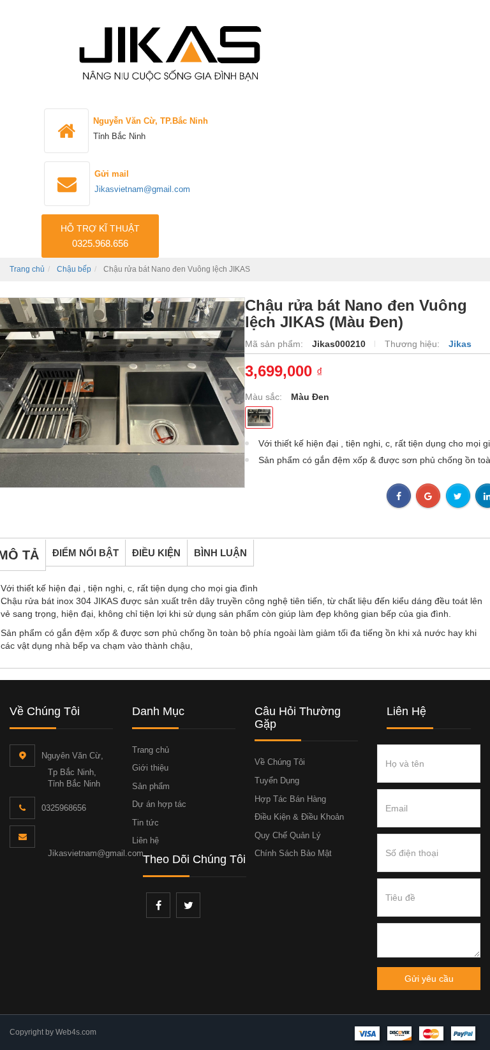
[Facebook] (158, 905)
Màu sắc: (265, 397)
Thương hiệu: (413, 344)
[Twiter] (188, 905)
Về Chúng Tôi (280, 762)
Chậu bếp (74, 269)
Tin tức (145, 822)
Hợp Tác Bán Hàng (290, 799)
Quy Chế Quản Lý (288, 835)
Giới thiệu (150, 768)
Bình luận (220, 552)
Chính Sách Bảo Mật (293, 853)
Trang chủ (27, 269)
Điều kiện (156, 552)
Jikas (460, 344)
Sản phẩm (151, 786)
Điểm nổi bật (85, 552)
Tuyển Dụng (277, 780)
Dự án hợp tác (159, 804)
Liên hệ (145, 840)
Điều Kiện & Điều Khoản (299, 817)
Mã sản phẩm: (275, 344)
